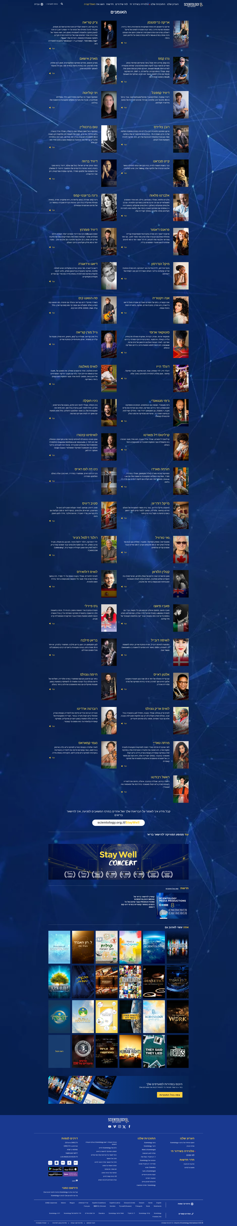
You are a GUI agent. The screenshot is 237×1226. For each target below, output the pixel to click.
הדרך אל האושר (112, 1158)
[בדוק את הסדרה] (178, 947)
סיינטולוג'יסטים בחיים (149, 1182)
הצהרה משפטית (41, 1223)
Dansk (150, 1203)
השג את (94, 4)
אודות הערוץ (190, 1146)
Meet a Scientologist (149, 1150)
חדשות (110, 4)
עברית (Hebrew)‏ (83, 1203)
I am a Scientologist (149, 1171)
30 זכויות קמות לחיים (110, 1176)
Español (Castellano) (99, 1203)
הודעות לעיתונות (189, 1164)
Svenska (112, 1206)
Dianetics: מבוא (150, 1167)
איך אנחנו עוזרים (90, 1213)
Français (87, 1206)
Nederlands (157, 1206)
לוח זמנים (190, 1155)
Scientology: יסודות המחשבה (146, 1185)
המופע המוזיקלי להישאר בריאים (106, 1151)
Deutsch (141, 1203)
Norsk (148, 1206)
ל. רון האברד (131, 1213)
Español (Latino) (115, 1203)
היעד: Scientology (150, 1146)
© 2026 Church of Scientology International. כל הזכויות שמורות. (182, 1223)
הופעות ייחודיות (151, 1178)
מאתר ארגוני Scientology (116, 1213)
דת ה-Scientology (54, 1213)
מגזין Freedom (157, 1216)
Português (139, 1206)
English (158, 1203)
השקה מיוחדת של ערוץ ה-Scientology (182, 1142)
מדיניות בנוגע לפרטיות (59, 1223)
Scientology (157, 1213)
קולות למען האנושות (149, 1153)
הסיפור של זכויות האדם (109, 1173)
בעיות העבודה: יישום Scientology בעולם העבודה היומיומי (101, 1143)
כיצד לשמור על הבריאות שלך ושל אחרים (104, 1155)
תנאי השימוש (91, 1223)
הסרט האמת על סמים (110, 1165)
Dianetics (102, 1213)
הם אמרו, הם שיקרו (111, 1169)
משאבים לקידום (189, 1167)
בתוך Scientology (150, 1142)
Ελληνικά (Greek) (129, 1203)
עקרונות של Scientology (148, 1160)
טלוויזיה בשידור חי (139, 4)
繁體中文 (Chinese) (100, 1206)
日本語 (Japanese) (51, 1203)
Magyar (72, 1203)
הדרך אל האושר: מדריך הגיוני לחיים (106, 1162)
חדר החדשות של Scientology (72, 1213)
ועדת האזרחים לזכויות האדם (107, 1180)
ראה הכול (59, 1051)
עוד (125, 43)
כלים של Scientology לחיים (108, 1148)
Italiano (63, 1203)
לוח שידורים (121, 4)
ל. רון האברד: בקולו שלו (148, 1157)
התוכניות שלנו (158, 4)
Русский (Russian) (125, 1206)
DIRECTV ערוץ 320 (71, 1142)
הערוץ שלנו (173, 4)
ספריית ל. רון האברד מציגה (147, 1164)
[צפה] (59, 947)
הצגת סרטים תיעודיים (149, 1174)
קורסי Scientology (144, 1213)
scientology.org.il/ (118, 822)
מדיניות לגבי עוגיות (77, 1223)
